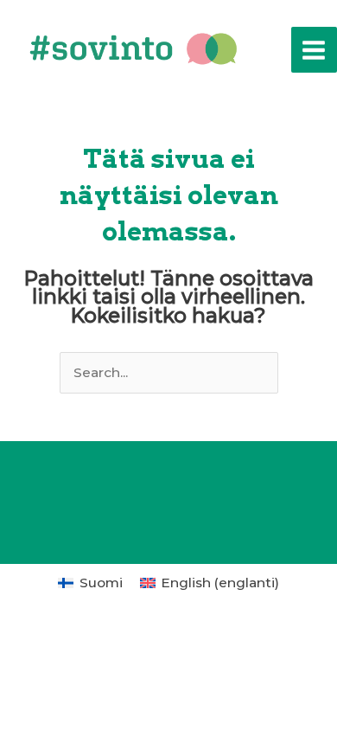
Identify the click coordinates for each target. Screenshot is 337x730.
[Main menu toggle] (314, 50)
